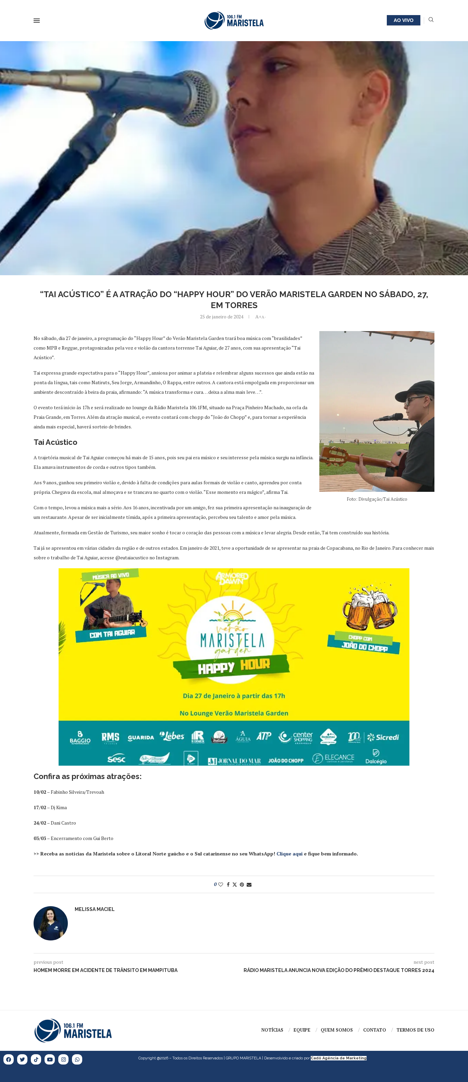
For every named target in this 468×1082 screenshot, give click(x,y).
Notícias (272, 1030)
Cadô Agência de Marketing (339, 1058)
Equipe (302, 1030)
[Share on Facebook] (228, 884)
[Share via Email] (249, 884)
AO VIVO (404, 20)
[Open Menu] (37, 20)
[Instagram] (63, 1059)
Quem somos (337, 1030)
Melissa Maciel (95, 909)
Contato (374, 1030)
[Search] (431, 20)
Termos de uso (415, 1030)
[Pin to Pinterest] (242, 884)
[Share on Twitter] (234, 884)
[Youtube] (50, 1059)
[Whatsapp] (77, 1059)
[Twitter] (22, 1059)
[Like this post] (220, 884)
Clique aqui (289, 853)
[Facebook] (8, 1059)
